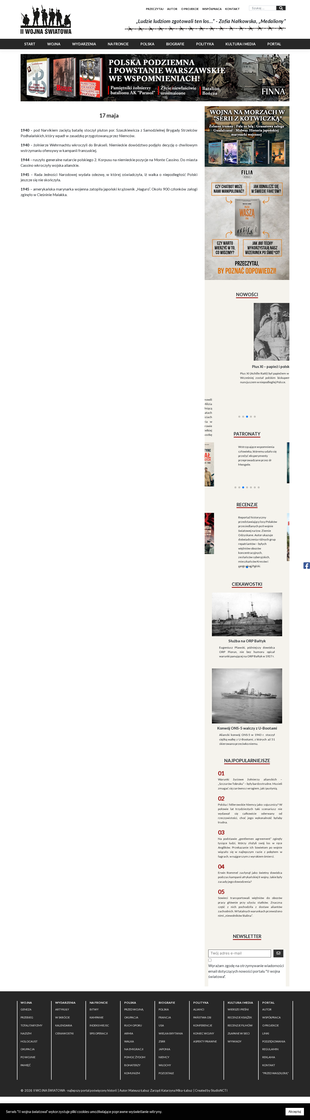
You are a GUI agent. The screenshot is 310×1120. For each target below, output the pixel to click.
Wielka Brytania (171, 1014)
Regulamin (270, 1030)
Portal (274, 44)
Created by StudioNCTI (211, 1071)
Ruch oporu (133, 1006)
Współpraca (212, 8)
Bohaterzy (132, 1046)
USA (161, 1006)
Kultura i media (240, 44)
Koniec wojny (203, 1014)
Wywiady (234, 1022)
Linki (265, 1014)
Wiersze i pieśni (238, 990)
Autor (172, 8)
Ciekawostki (64, 1014)
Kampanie (96, 998)
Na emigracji (133, 1030)
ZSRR (162, 1022)
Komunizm (132, 1054)
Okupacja (28, 1030)
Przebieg (27, 998)
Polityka (205, 44)
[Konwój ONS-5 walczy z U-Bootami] (247, 676)
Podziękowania (273, 1022)
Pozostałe (166, 1054)
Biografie (175, 44)
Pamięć (26, 1046)
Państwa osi (202, 998)
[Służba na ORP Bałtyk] (247, 595)
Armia (128, 1014)
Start (29, 44)
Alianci (198, 990)
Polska (147, 44)
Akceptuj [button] (294, 1111)
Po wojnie (28, 1038)
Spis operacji (99, 1014)
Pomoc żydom (134, 1038)
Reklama (268, 1038)
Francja (165, 998)
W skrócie (62, 998)
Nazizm (26, 1014)
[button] (239, 391)
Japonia (164, 1030)
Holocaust (29, 1022)
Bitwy (94, 990)
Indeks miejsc (99, 1006)
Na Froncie (118, 44)
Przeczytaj (154, 8)
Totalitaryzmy (31, 1006)
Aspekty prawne (205, 1022)
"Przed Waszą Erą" (275, 1054)
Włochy (165, 1046)
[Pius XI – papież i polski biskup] (247, 332)
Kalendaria (63, 1006)
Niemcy (164, 1038)
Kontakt (232, 8)
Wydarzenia (84, 44)
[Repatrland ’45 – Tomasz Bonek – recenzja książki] (268, 510)
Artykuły (62, 990)
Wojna (53, 44)
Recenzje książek (240, 998)
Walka (129, 1022)
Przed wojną (133, 990)
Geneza (26, 990)
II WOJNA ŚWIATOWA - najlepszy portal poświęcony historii (75, 1071)
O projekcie (190, 8)
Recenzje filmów (240, 1006)
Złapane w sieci (239, 1014)
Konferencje (202, 1006)
